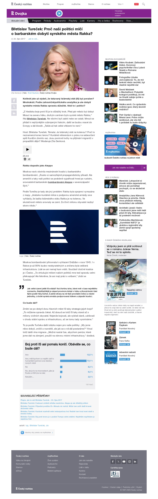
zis (47, 425)
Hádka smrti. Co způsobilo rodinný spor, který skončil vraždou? (132, 107)
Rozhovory (117, 20)
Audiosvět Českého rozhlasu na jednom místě (122, 158)
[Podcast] (25, 159)
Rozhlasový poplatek (88, 478)
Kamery (118, 16)
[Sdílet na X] (14, 106)
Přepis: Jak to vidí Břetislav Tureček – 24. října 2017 (41, 400)
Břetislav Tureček (36, 118)
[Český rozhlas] (21, 4)
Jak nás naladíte (86, 460)
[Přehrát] (27, 150)
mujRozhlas (76, 4)
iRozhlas (46, 4)
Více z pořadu (112, 177)
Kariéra (82, 471)
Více (129, 20)
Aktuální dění (18, 20)
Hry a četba (104, 20)
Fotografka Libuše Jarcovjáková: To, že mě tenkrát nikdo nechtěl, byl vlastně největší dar (132, 81)
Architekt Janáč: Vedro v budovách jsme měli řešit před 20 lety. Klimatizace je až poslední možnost (132, 212)
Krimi (121, 139)
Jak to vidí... (33, 39)
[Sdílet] (29, 159)
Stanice (91, 4)
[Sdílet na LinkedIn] (14, 113)
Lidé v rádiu (84, 467)
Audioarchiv (120, 13)
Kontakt (82, 474)
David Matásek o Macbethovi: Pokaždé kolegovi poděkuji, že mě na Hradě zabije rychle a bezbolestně (131, 94)
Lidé (82, 20)
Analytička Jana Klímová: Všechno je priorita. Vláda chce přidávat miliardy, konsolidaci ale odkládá (132, 199)
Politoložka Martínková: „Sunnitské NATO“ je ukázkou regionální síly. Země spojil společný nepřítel (131, 225)
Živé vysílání (111, 147)
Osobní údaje (115, 487)
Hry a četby (110, 139)
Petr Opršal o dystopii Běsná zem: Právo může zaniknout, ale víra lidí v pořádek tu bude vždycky (132, 119)
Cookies (105, 487)
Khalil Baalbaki (33, 93)
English (139, 487)
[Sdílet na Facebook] (14, 100)
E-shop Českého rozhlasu (118, 240)
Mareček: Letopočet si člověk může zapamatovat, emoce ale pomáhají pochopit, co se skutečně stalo (132, 186)
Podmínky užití (128, 487)
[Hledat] (143, 4)
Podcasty (52, 467)
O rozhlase (106, 4)
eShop (19, 471)
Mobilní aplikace (54, 471)
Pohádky (110, 143)
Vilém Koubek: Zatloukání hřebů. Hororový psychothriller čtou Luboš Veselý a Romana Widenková (132, 67)
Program (60, 4)
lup (27, 425)
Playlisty (73, 20)
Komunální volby (23, 464)
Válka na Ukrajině (23, 460)
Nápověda (83, 464)
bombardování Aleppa (60, 182)
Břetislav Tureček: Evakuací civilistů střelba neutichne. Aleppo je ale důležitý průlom (54, 403)
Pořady (47, 20)
